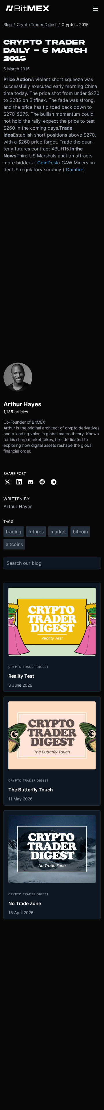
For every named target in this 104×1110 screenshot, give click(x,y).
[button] (95, 8)
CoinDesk (47, 163)
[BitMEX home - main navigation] (27, 8)
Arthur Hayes (17, 506)
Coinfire (74, 169)
